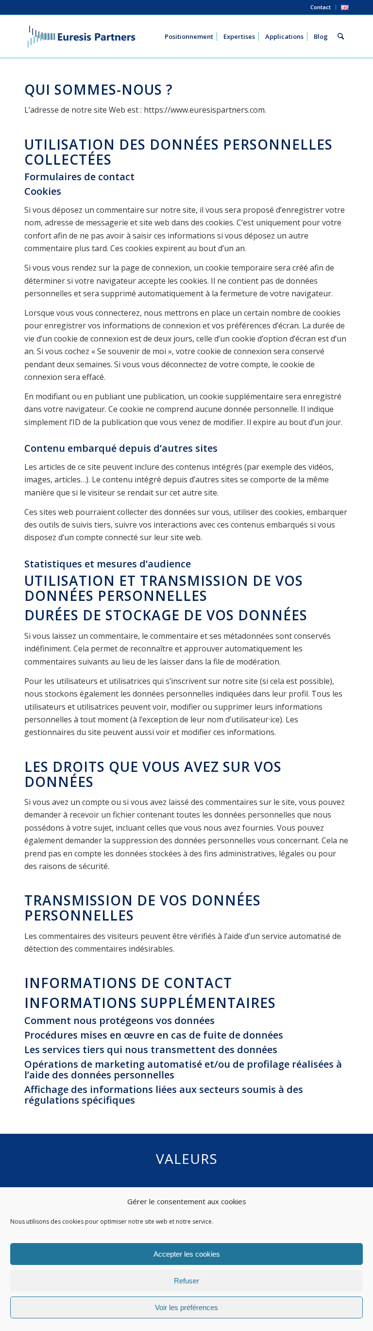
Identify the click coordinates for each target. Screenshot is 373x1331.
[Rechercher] (341, 36)
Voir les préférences (186, 1307)
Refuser (186, 1281)
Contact (320, 7)
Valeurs (187, 1158)
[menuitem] (320, 7)
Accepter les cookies (186, 1254)
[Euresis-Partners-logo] (81, 36)
